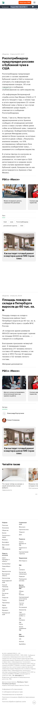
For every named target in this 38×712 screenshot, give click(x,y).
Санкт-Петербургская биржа (15, 682)
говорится (6, 86)
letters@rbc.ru (19, 675)
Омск (3, 569)
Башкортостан (6, 571)
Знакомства (22, 610)
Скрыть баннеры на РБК (22, 543)
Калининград (6, 578)
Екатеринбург (6, 564)
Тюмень (4, 600)
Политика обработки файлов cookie (14, 701)
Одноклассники (23, 529)
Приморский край (6, 613)
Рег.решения (22, 607)
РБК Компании (22, 619)
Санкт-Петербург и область (6, 559)
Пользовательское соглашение (12, 694)
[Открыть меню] (34, 2)
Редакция (22, 576)
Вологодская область (6, 574)
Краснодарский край (6, 581)
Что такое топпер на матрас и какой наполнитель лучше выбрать (13, 485)
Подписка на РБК (23, 548)
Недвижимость (7, 490)
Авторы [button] (4, 407)
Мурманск (5, 610)
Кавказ (4, 605)
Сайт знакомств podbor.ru (22, 614)
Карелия (4, 607)
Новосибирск (6, 566)
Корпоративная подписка (23, 552)
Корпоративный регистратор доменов (22, 598)
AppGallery (22, 644)
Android (21, 641)
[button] (14, 197)
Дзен (20, 534)
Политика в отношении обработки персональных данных (18, 698)
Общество (5, 54)
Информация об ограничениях (12, 689)
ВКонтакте (22, 527)
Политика (5, 525)
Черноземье (6, 602)
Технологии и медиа (6, 536)
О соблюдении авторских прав (12, 692)
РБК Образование (6, 548)
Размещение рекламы (22, 579)
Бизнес (4, 533)
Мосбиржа (20, 682)
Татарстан (5, 597)
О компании (22, 568)
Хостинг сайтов (21, 604)
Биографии (5, 542)
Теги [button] (3, 215)
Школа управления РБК (22, 628)
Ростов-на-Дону (5, 594)
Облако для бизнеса (21, 592)
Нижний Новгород (5, 585)
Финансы (5, 539)
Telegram (22, 532)
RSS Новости (23, 561)
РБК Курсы (21, 623)
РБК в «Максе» (11, 179)
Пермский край (5, 590)
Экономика (5, 528)
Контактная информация (22, 573)
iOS (20, 639)
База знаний (5, 545)
